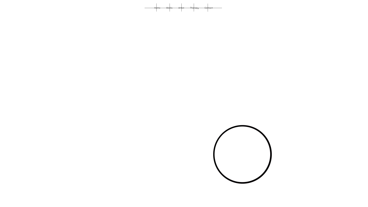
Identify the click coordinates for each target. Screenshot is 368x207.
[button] (169, 7)
